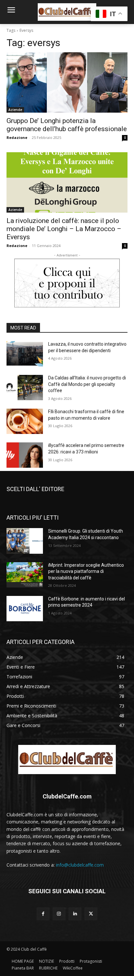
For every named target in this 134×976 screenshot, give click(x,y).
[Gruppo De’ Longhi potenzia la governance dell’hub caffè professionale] (67, 82)
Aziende (15, 109)
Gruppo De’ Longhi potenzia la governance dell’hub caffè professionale (67, 125)
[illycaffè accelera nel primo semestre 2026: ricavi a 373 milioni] (25, 455)
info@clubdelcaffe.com (80, 865)
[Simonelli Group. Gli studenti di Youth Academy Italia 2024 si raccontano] (25, 540)
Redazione (17, 137)
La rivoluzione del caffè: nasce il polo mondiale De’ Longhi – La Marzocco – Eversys (64, 229)
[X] (91, 914)
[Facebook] (43, 914)
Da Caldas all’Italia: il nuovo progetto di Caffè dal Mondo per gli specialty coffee (87, 384)
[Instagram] (59, 914)
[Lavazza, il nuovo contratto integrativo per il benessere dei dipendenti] (25, 353)
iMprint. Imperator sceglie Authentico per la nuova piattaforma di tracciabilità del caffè (86, 571)
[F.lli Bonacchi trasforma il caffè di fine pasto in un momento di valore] (25, 421)
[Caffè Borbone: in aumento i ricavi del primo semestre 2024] (25, 608)
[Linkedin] (75, 914)
